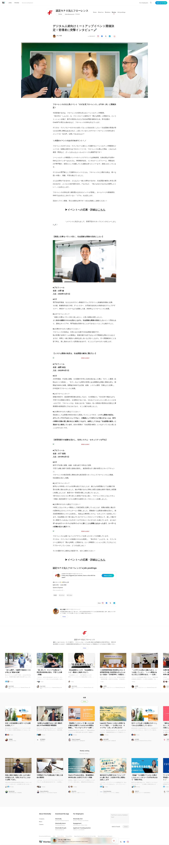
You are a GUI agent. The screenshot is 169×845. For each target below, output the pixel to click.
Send (125, 827)
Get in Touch (116, 827)
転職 (55, 595)
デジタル (70, 595)
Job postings (121, 12)
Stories (114, 12)
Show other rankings (84, 753)
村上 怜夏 (59, 35)
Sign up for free (161, 3)
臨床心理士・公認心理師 (59, 585)
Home (95, 12)
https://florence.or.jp (69, 14)
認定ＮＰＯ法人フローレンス (72, 10)
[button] (45, 814)
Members (107, 12)
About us (101, 12)
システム (62, 595)
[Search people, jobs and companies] (151, 2)
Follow (60, 14)
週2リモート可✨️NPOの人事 (61, 582)
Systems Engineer (58, 587)
